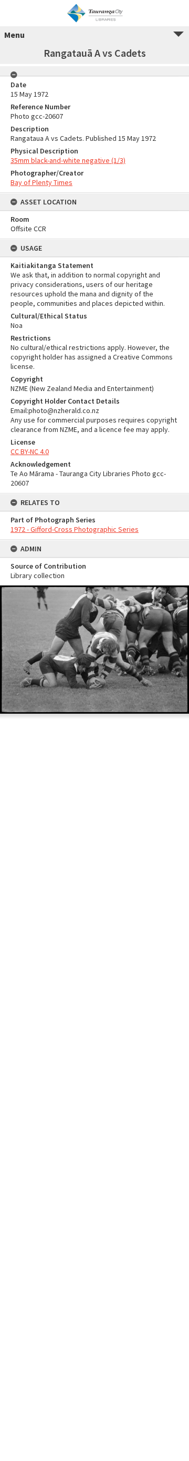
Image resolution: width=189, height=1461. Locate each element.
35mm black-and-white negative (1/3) (67, 160)
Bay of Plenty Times (41, 182)
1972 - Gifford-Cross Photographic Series (74, 529)
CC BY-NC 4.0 (29, 451)
